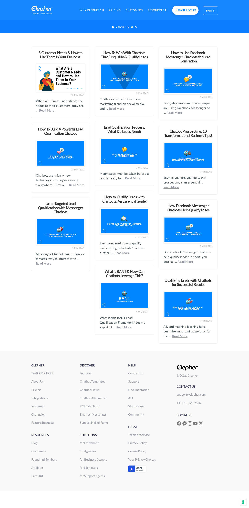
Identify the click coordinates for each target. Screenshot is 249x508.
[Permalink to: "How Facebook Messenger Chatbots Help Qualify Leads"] (188, 230)
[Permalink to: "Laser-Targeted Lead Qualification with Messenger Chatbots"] (60, 231)
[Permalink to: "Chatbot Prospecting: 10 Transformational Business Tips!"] (188, 155)
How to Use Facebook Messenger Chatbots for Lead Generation (188, 57)
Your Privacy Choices (142, 459)
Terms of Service (139, 435)
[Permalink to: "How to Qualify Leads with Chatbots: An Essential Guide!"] (124, 221)
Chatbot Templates (92, 381)
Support (133, 381)
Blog (34, 443)
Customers (38, 451)
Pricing (36, 390)
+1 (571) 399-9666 (189, 403)
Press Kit (37, 476)
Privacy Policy (137, 443)
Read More (46, 110)
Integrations (39, 398)
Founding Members (44, 459)
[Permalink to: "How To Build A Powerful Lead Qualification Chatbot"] (60, 153)
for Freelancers (89, 443)
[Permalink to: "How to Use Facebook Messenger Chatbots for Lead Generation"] (188, 81)
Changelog (38, 414)
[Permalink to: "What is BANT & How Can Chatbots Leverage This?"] (124, 295)
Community (136, 414)
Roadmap (37, 406)
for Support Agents (92, 476)
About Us (37, 381)
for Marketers (89, 467)
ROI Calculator (90, 406)
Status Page (136, 406)
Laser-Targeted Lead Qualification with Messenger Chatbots (60, 208)
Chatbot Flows (89, 390)
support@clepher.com (191, 394)
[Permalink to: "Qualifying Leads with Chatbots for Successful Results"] (188, 304)
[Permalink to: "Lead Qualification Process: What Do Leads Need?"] (124, 151)
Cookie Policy (137, 451)
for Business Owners (93, 459)
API (130, 398)
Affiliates (37, 467)
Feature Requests (42, 422)
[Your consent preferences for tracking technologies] (243, 502)
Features (85, 373)
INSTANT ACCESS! (185, 10)
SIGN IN (210, 10)
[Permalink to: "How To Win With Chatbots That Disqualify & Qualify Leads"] (124, 76)
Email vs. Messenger (93, 414)
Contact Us (135, 373)
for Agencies (88, 451)
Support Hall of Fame (94, 422)
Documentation (138, 390)
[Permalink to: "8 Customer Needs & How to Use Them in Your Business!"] (60, 77)
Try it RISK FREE (42, 373)
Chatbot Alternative (93, 398)
